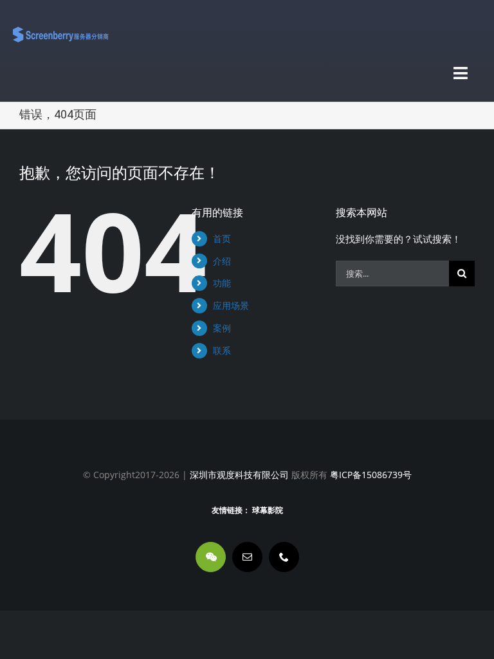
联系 (222, 350)
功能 (222, 283)
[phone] (284, 557)
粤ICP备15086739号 (369, 475)
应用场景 (231, 305)
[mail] (247, 557)
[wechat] (211, 557)
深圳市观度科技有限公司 (239, 475)
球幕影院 (267, 510)
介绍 (222, 261)
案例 (222, 328)
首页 (222, 238)
